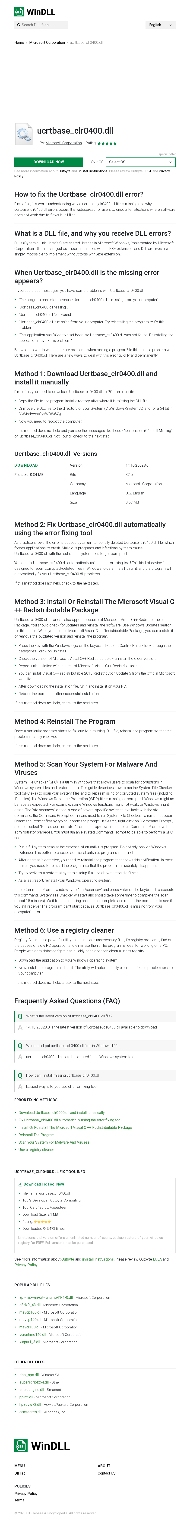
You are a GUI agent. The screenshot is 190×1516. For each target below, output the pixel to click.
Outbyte (64, 171)
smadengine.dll (31, 1389)
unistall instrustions (93, 171)
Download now (49, 162)
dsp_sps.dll (29, 1375)
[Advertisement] (95, 87)
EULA (148, 171)
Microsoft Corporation (47, 42)
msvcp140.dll (30, 1320)
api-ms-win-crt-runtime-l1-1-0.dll (46, 1297)
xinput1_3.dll (29, 1342)
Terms (19, 1500)
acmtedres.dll (30, 1412)
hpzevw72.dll (30, 1404)
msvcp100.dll (30, 1312)
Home (19, 42)
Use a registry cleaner (36, 1150)
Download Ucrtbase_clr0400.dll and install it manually (62, 1112)
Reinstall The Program (36, 1135)
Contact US (107, 1473)
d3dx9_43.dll (30, 1305)
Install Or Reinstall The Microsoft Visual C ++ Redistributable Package (75, 1127)
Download (26, 465)
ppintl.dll (26, 1397)
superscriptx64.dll (34, 1382)
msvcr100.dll (29, 1327)
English (155, 25)
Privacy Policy (26, 1265)
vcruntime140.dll (32, 1334)
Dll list (19, 1473)
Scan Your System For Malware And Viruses (54, 1142)
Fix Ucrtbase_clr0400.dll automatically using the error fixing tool (70, 1120)
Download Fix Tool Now (44, 1184)
